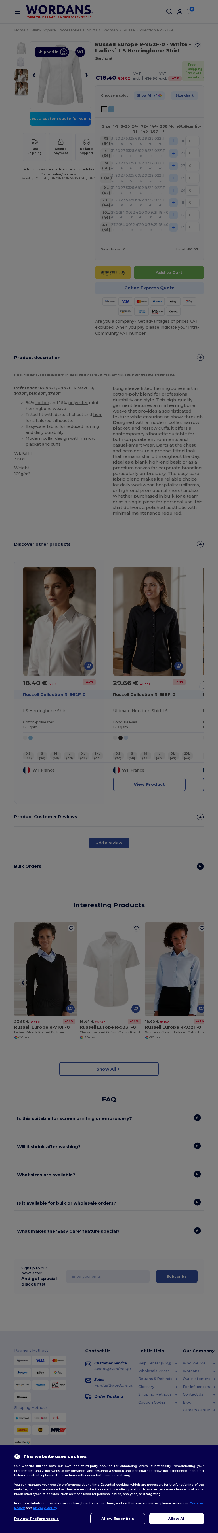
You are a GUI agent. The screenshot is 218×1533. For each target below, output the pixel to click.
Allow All (176, 1519)
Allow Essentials (117, 1519)
